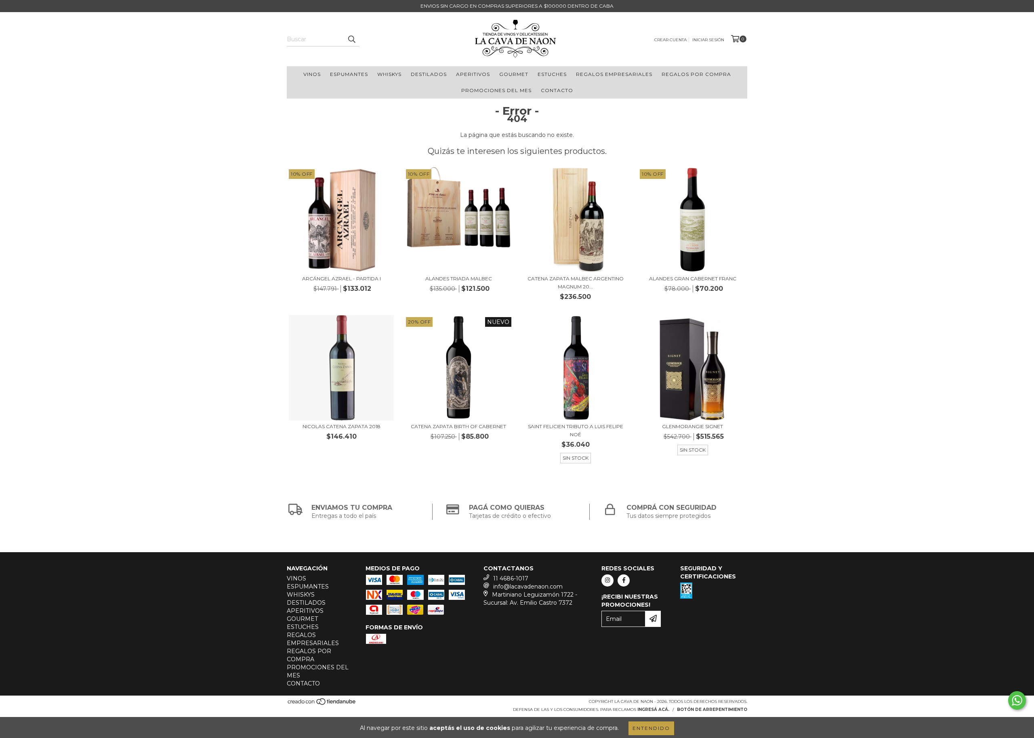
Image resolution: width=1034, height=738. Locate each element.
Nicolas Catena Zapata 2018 (341, 426)
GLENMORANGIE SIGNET (692, 426)
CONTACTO (557, 90)
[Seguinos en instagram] (607, 580)
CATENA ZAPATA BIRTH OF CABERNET (458, 426)
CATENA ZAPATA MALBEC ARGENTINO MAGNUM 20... (576, 282)
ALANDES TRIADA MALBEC (458, 278)
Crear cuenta (670, 39)
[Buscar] (351, 39)
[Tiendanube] (322, 703)
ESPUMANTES (349, 74)
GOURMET (513, 74)
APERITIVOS (473, 74)
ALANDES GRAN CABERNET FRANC (692, 278)
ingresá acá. (653, 709)
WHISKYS (389, 74)
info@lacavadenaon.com (528, 586)
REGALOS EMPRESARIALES (614, 74)
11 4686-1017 (510, 578)
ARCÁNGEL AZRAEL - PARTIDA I (341, 278)
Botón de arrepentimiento (712, 709)
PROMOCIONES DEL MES (496, 90)
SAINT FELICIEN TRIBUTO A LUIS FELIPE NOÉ (575, 430)
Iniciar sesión (708, 39)
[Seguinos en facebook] (624, 580)
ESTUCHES (552, 74)
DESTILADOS (429, 74)
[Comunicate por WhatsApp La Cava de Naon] (1017, 700)
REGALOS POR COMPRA (696, 74)
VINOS (312, 74)
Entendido (651, 728)
